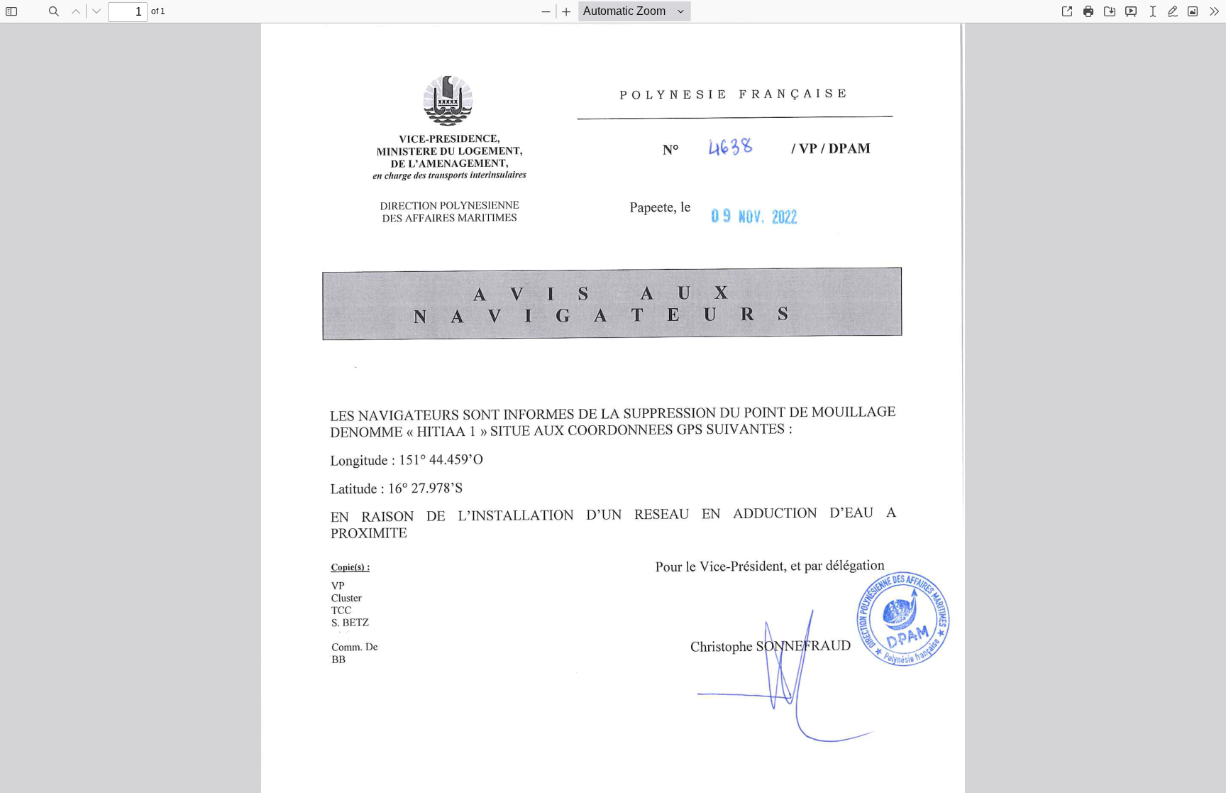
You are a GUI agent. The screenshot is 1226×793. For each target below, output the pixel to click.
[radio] (1153, 11)
